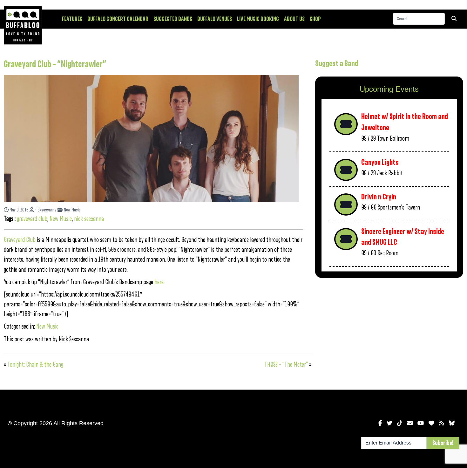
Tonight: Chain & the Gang (35, 364)
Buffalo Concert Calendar (117, 19)
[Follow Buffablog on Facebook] (380, 423)
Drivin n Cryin (378, 197)
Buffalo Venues (214, 19)
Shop (315, 19)
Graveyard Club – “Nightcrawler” (55, 64)
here (159, 282)
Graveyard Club (20, 240)
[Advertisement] (389, 332)
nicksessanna (45, 210)
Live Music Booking (258, 19)
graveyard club (32, 219)
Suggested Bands (172, 19)
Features (72, 19)
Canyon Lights (380, 162)
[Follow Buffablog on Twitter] (389, 423)
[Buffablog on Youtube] (420, 423)
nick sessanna (89, 219)
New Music (72, 210)
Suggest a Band (336, 63)
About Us (294, 19)
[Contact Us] (410, 423)
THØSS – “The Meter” (286, 364)
